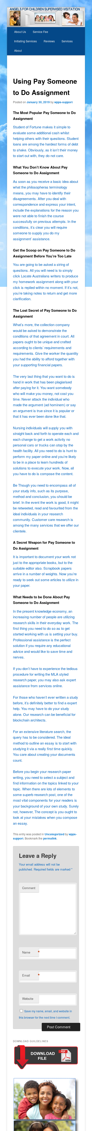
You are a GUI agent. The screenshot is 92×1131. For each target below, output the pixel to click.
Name (30, 952)
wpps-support (63, 102)
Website (27, 998)
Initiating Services (25, 41)
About (18, 50)
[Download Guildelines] (46, 1069)
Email (30, 975)
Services (67, 41)
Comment (28, 888)
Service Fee (40, 32)
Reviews (49, 41)
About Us (20, 32)
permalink (50, 838)
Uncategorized (54, 834)
